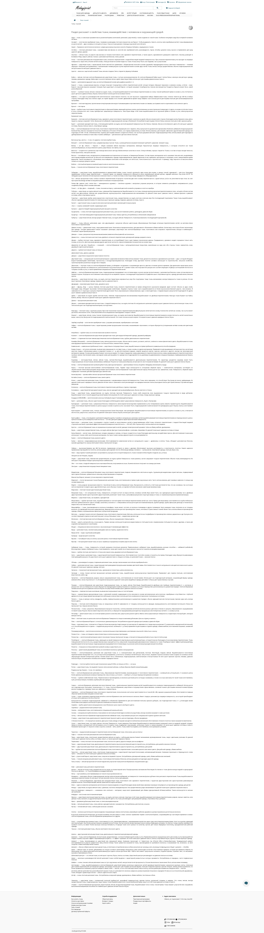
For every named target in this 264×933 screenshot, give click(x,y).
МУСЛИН (150, 15)
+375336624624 (182, 919)
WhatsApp (176, 922)
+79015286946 (170, 926)
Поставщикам (76, 909)
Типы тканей (84, 20)
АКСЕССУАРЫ (80, 15)
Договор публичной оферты (80, 911)
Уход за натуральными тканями (82, 903)
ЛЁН (122, 13)
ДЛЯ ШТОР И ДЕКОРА (100, 13)
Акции (135, 903)
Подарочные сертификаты (142, 901)
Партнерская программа (141, 899)
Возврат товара (107, 901)
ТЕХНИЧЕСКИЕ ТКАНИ (95, 15)
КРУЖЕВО (183, 13)
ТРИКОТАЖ (120, 15)
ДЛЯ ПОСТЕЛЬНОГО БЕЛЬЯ (135, 15)
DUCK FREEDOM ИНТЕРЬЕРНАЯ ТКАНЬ (168, 15)
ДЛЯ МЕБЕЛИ (114, 13)
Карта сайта (106, 903)
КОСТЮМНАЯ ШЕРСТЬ (147, 13)
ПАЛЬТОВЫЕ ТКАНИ (163, 13)
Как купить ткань (77, 899)
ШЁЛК (174, 13)
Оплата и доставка (77, 901)
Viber (168, 922)
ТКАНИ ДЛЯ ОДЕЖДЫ (83, 13)
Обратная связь (107, 899)
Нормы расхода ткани (78, 905)
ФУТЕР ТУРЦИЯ (132, 13)
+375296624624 (171, 919)
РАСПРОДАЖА (109, 15)
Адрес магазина (170, 896)
